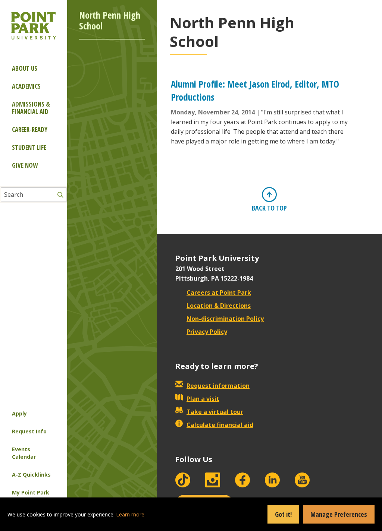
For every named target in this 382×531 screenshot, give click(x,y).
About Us (24, 68)
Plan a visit (203, 399)
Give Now (25, 165)
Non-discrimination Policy (225, 319)
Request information (218, 386)
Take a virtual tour (215, 412)
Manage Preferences (338, 514)
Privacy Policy (207, 332)
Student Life (29, 147)
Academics (26, 86)
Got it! (283, 514)
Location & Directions (219, 305)
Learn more (130, 514)
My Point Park (30, 492)
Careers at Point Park (219, 292)
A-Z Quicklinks (31, 474)
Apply (19, 413)
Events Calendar (24, 453)
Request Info (29, 431)
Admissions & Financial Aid (31, 108)
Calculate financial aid (220, 425)
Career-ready (29, 129)
